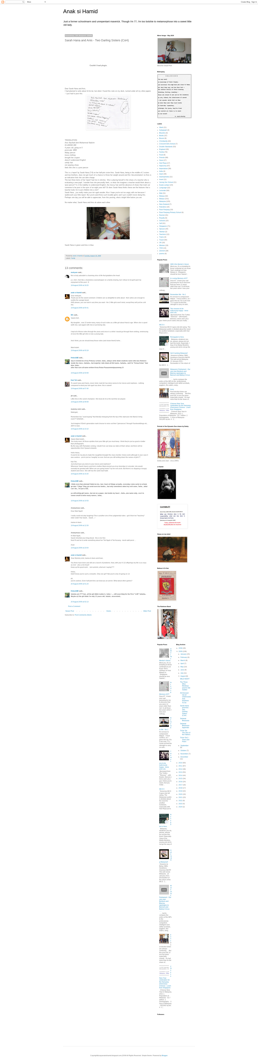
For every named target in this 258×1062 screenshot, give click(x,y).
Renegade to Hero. (177, 337)
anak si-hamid (76, 293)
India (161, 171)
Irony (172, 389)
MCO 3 (161, 325)
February (183, 657)
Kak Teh (74, 380)
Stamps (162, 232)
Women (162, 245)
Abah (161, 127)
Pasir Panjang (164, 210)
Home (108, 611)
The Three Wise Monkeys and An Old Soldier (185, 686)
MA (72, 315)
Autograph (163, 130)
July (182, 673)
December (184, 757)
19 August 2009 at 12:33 (80, 525)
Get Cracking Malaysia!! (179, 353)
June (182, 670)
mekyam (74, 272)
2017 (181, 785)
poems (161, 254)
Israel (161, 179)
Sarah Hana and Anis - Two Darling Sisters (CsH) (184, 710)
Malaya (162, 196)
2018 (181, 788)
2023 (181, 804)
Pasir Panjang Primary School (170, 212)
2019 (181, 791)
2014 (181, 775)
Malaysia (162, 201)
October (183, 750)
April (182, 663)
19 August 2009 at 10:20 (80, 474)
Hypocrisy (162, 166)
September (184, 746)
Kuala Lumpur (164, 185)
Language (163, 188)
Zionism (162, 251)
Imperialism (163, 169)
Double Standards (166, 147)
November (184, 754)
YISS (161, 248)
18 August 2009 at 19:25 (80, 285)
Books (161, 136)
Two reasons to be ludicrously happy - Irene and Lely (179, 310)
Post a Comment (74, 606)
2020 (181, 794)
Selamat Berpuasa (184, 719)
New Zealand (164, 204)
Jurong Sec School (166, 182)
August (183, 676)
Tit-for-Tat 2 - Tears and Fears (184, 739)
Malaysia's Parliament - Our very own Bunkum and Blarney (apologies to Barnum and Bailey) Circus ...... (180, 373)
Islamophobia (164, 177)
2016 (181, 782)
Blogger (164, 1055)
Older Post (147, 611)
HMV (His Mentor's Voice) (179, 264)
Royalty (162, 218)
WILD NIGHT (184, 679)
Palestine (162, 207)
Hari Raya (163, 163)
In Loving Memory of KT (178, 278)
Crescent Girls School (167, 144)
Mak (160, 193)
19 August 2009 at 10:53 (80, 501)
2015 (181, 778)
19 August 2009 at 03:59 (80, 373)
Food (161, 155)
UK (160, 243)
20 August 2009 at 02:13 (80, 602)
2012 (181, 769)
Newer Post (69, 611)
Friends (162, 157)
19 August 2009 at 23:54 (80, 548)
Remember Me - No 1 (178, 294)
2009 (181, 651)
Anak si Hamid (80, 11)
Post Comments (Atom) (83, 615)
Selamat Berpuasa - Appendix (185, 725)
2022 (181, 801)
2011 (181, 766)
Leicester (162, 190)
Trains (161, 237)
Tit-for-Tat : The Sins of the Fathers (185, 732)
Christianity (163, 141)
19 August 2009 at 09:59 (80, 402)
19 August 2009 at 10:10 (80, 429)
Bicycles (162, 133)
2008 (181, 648)
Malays (161, 199)
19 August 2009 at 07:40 (80, 388)
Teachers (162, 234)
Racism (162, 215)
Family (73, 258)
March (182, 660)
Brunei (161, 138)
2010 (181, 763)
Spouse (162, 229)
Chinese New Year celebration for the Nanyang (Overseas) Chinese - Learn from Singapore (180, 406)
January (183, 654)
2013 (181, 772)
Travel (161, 240)
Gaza (161, 160)
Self (160, 223)
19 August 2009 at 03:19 (80, 350)
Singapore (163, 226)
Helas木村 (74, 358)
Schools (162, 221)
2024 (181, 807)
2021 (181, 797)
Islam (161, 174)
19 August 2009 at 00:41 (80, 308)
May (182, 667)
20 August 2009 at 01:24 (80, 584)
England (162, 149)
